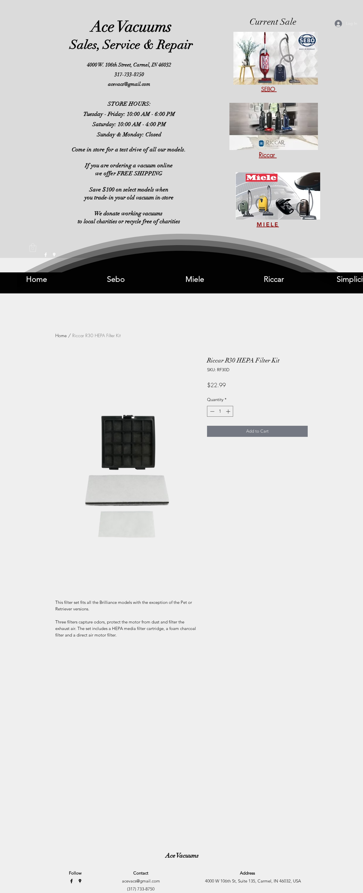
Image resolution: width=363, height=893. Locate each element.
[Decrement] (212, 411)
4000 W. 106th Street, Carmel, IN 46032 (129, 65)
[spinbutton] (220, 411)
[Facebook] (71, 881)
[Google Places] (80, 881)
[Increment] (229, 411)
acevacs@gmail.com (129, 84)
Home (61, 335)
